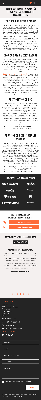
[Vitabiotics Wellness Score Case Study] (10, 203)
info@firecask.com (24, 227)
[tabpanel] (20, 256)
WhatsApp (9, 325)
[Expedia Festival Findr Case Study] (10, 196)
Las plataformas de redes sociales (15, 74)
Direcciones (10, 319)
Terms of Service (13, 396)
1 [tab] (12, 294)
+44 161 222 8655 (24, 222)
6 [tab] (26, 294)
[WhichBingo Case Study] (30, 203)
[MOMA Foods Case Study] (30, 184)
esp (30, 3)
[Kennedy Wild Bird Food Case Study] (10, 190)
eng (34, 3)
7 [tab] (28, 294)
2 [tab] (15, 294)
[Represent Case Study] (10, 183)
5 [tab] (23, 294)
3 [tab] (17, 294)
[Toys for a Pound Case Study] (30, 196)
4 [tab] (20, 294)
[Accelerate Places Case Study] (30, 190)
